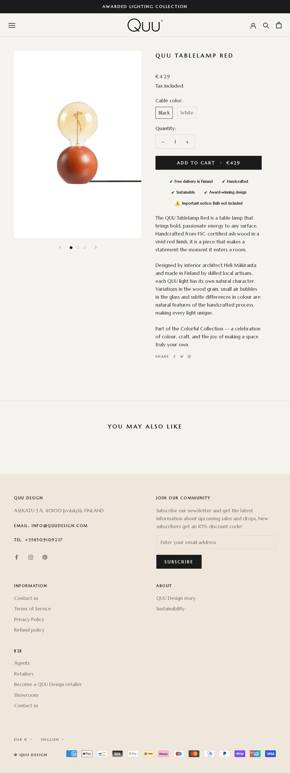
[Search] (266, 25)
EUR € (20, 739)
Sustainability (170, 609)
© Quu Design (31, 755)
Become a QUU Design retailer (48, 684)
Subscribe (179, 561)
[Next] (96, 247)
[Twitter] (182, 356)
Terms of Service (32, 609)
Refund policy (29, 630)
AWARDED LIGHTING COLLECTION (145, 6)
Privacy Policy (29, 619)
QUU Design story (176, 598)
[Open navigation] (11, 24)
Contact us (26, 598)
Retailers (23, 674)
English (50, 739)
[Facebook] (174, 356)
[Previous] (60, 247)
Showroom (26, 695)
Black (164, 113)
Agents (22, 663)
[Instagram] (30, 557)
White (187, 113)
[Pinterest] (189, 356)
